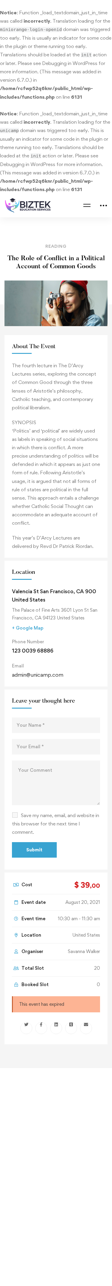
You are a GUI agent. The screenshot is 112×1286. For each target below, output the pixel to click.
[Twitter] (26, 1028)
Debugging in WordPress (69, 63)
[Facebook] (41, 1028)
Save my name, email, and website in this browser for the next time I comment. (55, 823)
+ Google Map (27, 628)
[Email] (86, 1028)
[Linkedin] (56, 1028)
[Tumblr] (71, 1028)
